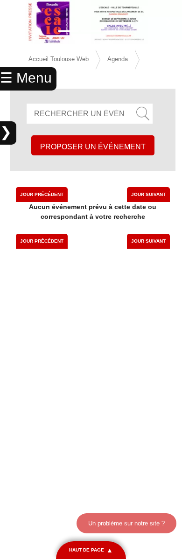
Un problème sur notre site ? (126, 523)
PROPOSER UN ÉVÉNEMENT (93, 147)
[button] (14, 22)
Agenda (117, 59)
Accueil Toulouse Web (58, 59)
